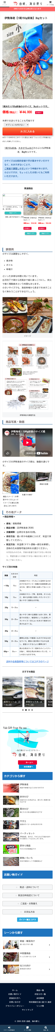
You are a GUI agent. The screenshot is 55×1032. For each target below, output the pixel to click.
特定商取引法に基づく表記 (40, 1002)
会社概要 (40, 998)
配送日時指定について (29, 895)
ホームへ (29, 762)
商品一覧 (40, 990)
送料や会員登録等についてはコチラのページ (27, 661)
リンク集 (40, 1006)
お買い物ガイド (14, 994)
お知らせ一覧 (40, 994)
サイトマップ (27, 1010)
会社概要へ (28, 767)
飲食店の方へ (14, 998)
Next (49, 691)
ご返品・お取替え (28, 903)
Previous (6, 691)
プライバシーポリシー (14, 1006)
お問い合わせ (14, 1002)
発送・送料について (29, 887)
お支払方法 (29, 912)
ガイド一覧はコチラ (27, 920)
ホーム (15, 990)
